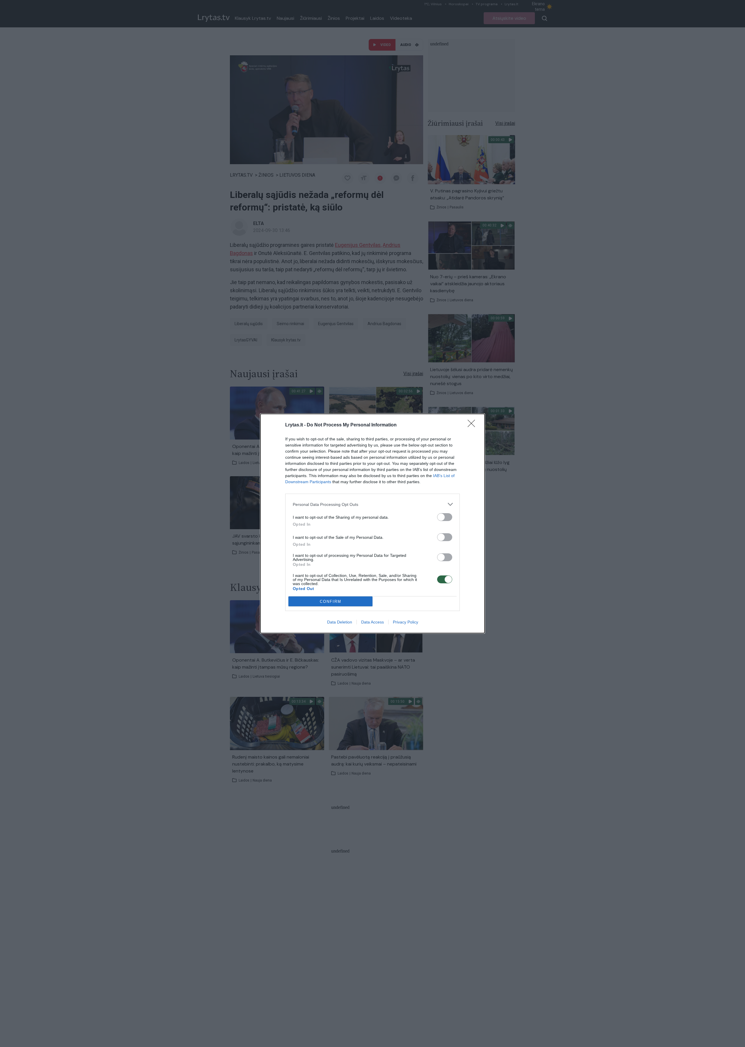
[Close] (473, 425)
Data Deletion (339, 622)
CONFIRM (330, 601)
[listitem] (372, 504)
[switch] (444, 517)
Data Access (372, 622)
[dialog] (372, 523)
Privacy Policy (405, 622)
